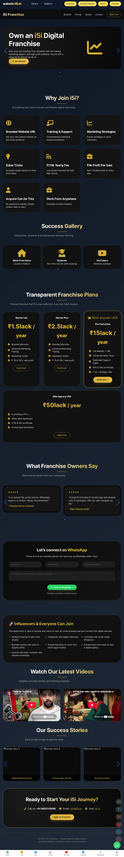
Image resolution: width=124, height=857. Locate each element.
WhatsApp (100, 855)
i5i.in (97, 808)
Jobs (35, 855)
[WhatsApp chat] (117, 845)
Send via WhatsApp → (63, 587)
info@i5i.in (76, 808)
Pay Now (115, 4)
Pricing (78, 14)
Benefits (67, 14)
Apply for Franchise (62, 817)
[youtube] (119, 839)
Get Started (20, 61)
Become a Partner (87, 4)
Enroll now (21, 368)
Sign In (103, 4)
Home (7, 855)
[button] (60, 72)
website (12, 3)
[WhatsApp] (119, 802)
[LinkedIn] (119, 832)
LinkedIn (83, 855)
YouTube (66, 855)
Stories (88, 14)
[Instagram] (119, 817)
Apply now (114, 14)
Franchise (70, 4)
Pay (21, 855)
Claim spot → (103, 380)
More (117, 855)
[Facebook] (119, 809)
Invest (50, 855)
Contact (99, 14)
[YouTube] (119, 824)
